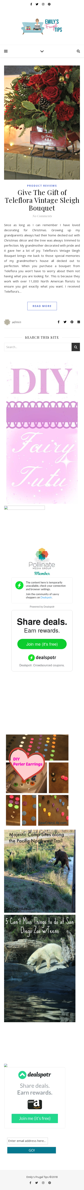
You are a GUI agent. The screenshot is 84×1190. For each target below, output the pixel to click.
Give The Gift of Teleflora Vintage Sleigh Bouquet (42, 200)
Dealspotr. (25, 665)
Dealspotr (49, 606)
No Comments (42, 216)
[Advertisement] (34, 705)
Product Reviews (42, 185)
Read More (42, 306)
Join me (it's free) (42, 644)
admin (16, 322)
